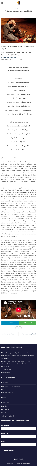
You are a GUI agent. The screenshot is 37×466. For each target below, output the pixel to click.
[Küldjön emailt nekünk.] (20, 460)
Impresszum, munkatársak (10, 386)
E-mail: (3, 441)
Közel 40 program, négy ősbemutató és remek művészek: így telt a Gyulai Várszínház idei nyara (17, 354)
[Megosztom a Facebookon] (15, 327)
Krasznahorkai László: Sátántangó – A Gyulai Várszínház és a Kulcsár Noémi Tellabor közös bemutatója (16, 364)
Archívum (4, 389)
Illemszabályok (6, 383)
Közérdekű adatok (7, 393)
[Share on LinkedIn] (21, 327)
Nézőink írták (5, 403)
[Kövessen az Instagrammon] (17, 460)
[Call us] (22, 460)
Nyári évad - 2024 (19, 9)
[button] (2, 3)
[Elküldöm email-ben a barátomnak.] (18, 327)
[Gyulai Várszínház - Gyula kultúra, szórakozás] (18, 3)
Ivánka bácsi (5, 373)
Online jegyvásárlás (7, 416)
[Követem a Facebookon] (14, 460)
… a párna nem (6, 369)
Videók (3, 413)
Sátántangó (5, 358)
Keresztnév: (5, 433)
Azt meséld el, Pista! (29, 334)
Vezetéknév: (5, 425)
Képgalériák (5, 409)
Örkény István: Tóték (8, 334)
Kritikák (4, 406)
